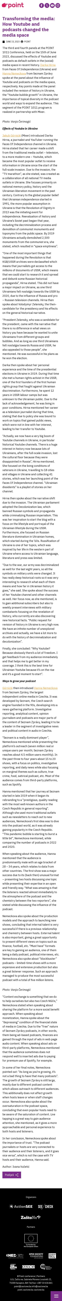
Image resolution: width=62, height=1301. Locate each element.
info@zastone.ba (40, 1286)
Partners (41, 1276)
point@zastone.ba (22, 1286)
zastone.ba (39, 1289)
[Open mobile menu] (56, 1296)
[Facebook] (41, 5)
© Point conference (26, 1276)
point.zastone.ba (25, 1289)
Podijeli (9, 1175)
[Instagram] (57, 5)
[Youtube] (52, 5)
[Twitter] (47, 5)
